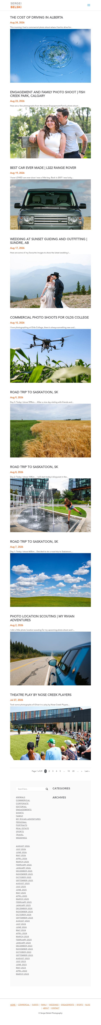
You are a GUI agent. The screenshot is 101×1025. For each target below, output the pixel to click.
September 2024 (24, 917)
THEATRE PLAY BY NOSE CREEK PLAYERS (40, 694)
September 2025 (24, 880)
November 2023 (24, 949)
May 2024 (21, 930)
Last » (87, 771)
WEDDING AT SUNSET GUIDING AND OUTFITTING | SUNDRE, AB (48, 241)
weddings (21, 838)
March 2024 (22, 936)
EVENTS (35, 1005)
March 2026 (22, 861)
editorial (21, 806)
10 (69, 771)
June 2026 (21, 852)
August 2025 (23, 883)
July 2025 (21, 886)
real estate (22, 828)
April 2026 (21, 858)
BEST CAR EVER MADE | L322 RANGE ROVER (43, 167)
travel (20, 834)
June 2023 (21, 964)
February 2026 (24, 865)
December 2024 (24, 908)
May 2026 (21, 855)
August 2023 (23, 958)
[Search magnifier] (47, 789)
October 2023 (23, 952)
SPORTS (80, 1005)
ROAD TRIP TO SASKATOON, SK (34, 392)
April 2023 (21, 971)
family (19, 816)
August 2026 (23, 846)
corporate (22, 803)
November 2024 (24, 911)
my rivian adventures (28, 819)
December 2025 (24, 871)
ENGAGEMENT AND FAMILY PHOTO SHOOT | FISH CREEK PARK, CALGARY (47, 94)
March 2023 (22, 974)
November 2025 (24, 874)
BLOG (87, 1005)
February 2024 (24, 939)
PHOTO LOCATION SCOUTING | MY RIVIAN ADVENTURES (42, 618)
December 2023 (24, 946)
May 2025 (21, 893)
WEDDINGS (54, 1005)
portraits (21, 825)
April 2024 (21, 933)
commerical (23, 800)
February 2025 (24, 902)
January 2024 (23, 943)
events (20, 812)
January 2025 (23, 905)
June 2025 (21, 889)
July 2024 (21, 924)
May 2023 (21, 967)
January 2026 (23, 868)
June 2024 (21, 927)
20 (73, 771)
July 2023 (21, 961)
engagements (24, 809)
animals (20, 797)
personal (21, 822)
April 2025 (21, 896)
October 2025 (23, 877)
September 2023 (24, 955)
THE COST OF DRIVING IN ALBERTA (36, 17)
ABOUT (46, 1008)
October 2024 (23, 914)
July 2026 (21, 849)
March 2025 (22, 899)
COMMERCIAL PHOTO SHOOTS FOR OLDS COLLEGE (49, 317)
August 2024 (23, 921)
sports (20, 831)
